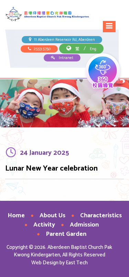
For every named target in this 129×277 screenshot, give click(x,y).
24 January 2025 (44, 153)
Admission (84, 225)
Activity (44, 225)
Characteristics (101, 215)
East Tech (77, 262)
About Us (52, 215)
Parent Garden (66, 234)
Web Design (44, 262)
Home (16, 215)
